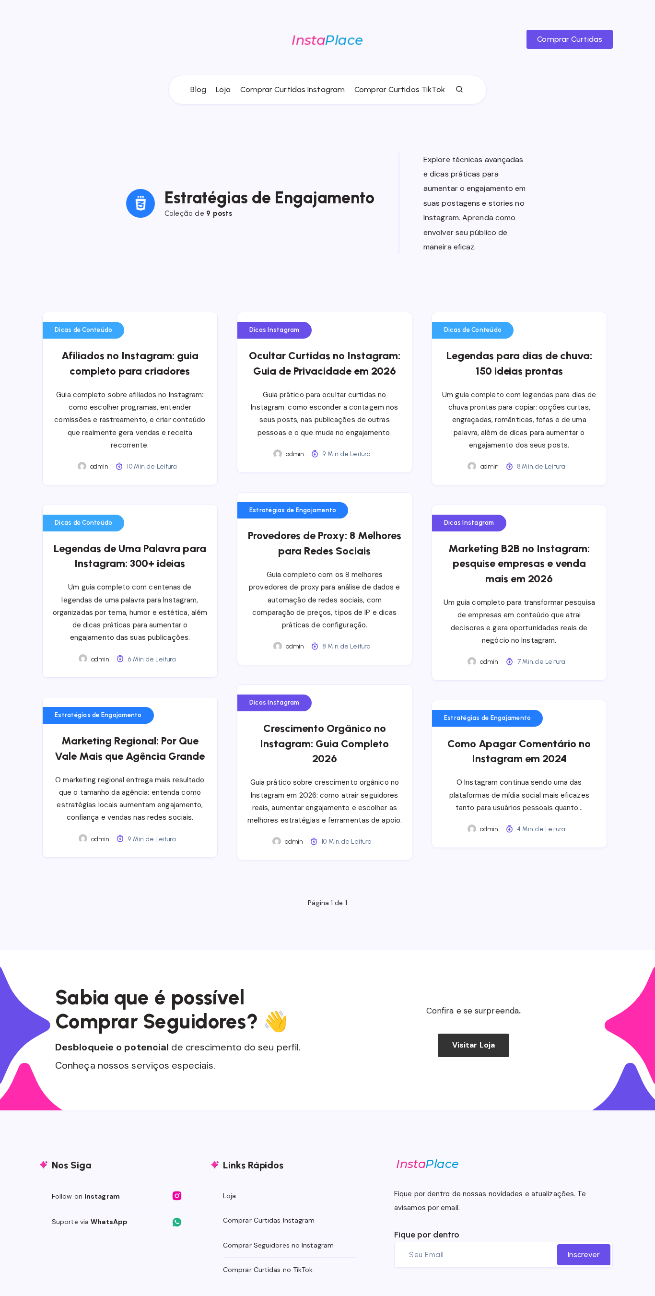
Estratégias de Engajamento (293, 510)
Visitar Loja (473, 1045)
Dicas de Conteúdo (83, 329)
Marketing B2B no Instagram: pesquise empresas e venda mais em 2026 (519, 564)
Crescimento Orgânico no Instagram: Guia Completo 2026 (324, 744)
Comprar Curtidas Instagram (292, 89)
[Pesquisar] (460, 89)
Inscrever (584, 1254)
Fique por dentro (426, 1234)
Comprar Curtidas (569, 39)
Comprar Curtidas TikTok (399, 89)
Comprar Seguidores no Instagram (278, 1245)
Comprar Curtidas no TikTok (268, 1269)
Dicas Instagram (274, 329)
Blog (198, 89)
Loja (223, 89)
